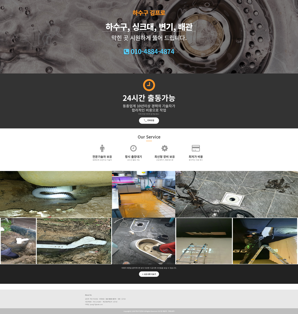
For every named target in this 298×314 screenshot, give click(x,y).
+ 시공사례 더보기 (149, 274)
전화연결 (150, 120)
